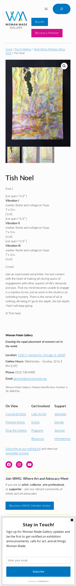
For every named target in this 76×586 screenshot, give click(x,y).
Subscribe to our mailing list (23, 448)
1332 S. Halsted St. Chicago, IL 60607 (41, 355)
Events (35, 422)
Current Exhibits (16, 414)
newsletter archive (17, 453)
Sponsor (59, 430)
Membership (62, 438)
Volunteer (60, 414)
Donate (59, 422)
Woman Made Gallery (19, 335)
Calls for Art (38, 414)
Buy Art (39, 21)
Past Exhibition (23, 49)
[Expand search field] (61, 9)
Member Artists (15, 422)
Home (9, 49)
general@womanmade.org (30, 378)
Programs (37, 430)
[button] (64, 66)
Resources (37, 438)
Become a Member (47, 33)
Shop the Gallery (16, 430)
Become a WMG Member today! (29, 505)
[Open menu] (46, 9)
